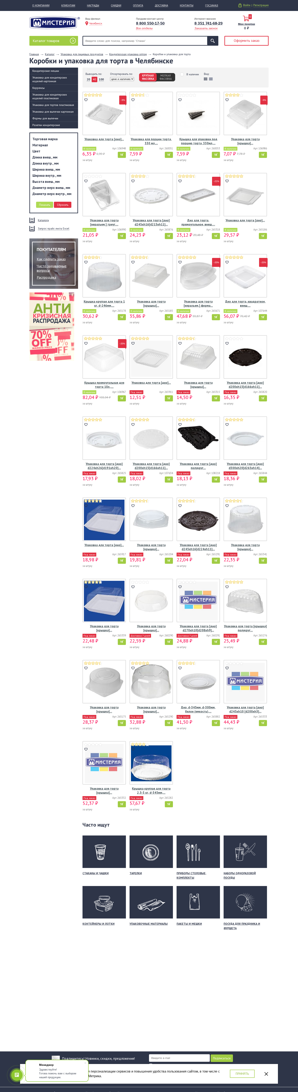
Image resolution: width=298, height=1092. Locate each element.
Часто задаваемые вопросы (51, 268)
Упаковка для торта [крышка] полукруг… (245, 628)
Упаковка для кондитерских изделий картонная (49, 79)
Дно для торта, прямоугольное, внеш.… (198, 222)
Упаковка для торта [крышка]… (245, 141)
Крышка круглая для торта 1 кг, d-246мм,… (104, 303)
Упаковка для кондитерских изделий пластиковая (49, 96)
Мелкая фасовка (166, 77)
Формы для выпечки (45, 118)
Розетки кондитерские (46, 125)
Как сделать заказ (51, 259)
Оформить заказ (246, 40)
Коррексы (38, 88)
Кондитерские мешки (45, 71)
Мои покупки (246, 24)
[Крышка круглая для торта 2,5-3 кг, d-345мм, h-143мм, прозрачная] (151, 763)
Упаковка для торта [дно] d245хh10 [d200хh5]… (245, 709)
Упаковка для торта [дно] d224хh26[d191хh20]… (104, 466)
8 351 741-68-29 (208, 23)
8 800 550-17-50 (150, 23)
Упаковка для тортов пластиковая (53, 105)
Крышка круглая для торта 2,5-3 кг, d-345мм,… (151, 790)
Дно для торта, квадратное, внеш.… (245, 303)
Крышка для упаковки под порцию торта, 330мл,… (198, 141)
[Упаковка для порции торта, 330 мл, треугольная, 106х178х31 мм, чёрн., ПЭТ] (151, 114)
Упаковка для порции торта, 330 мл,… (151, 141)
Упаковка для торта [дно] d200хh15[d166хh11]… (245, 385)
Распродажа (46, 277)
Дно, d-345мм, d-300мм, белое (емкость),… (198, 709)
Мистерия (54, 22)
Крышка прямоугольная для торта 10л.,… (104, 385)
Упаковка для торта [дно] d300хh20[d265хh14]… (245, 466)
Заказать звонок (206, 28)
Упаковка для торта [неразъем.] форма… (198, 303)
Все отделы (144, 28)
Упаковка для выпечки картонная (53, 111)
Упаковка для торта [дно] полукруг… (198, 466)
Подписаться (221, 1058)
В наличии (193, 74)
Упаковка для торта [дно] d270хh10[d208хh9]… (198, 628)
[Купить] (122, 155)
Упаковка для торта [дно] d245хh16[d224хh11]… (198, 547)
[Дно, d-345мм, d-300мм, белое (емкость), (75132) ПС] (198, 682)
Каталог (46, 40)
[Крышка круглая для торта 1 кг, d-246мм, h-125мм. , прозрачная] (104, 276)
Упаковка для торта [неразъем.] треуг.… (104, 222)
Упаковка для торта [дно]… (104, 139)
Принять (242, 1074)
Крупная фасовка (148, 77)
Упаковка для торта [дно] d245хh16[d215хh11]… (151, 222)
